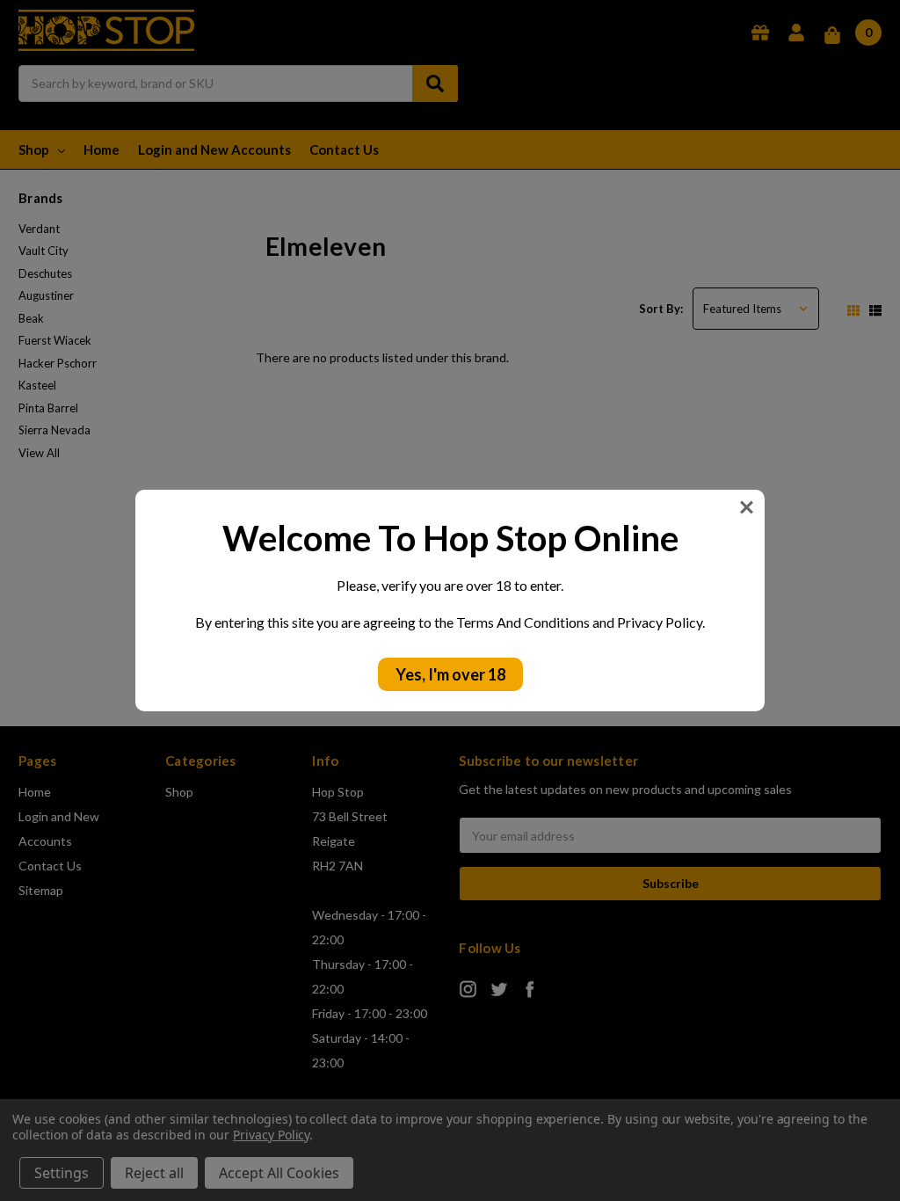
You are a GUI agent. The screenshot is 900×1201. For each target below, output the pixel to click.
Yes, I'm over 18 (450, 674)
